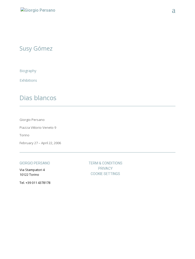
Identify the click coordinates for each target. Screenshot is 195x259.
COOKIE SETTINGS (105, 174)
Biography (28, 70)
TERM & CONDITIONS (105, 163)
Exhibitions (28, 80)
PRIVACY (105, 168)
